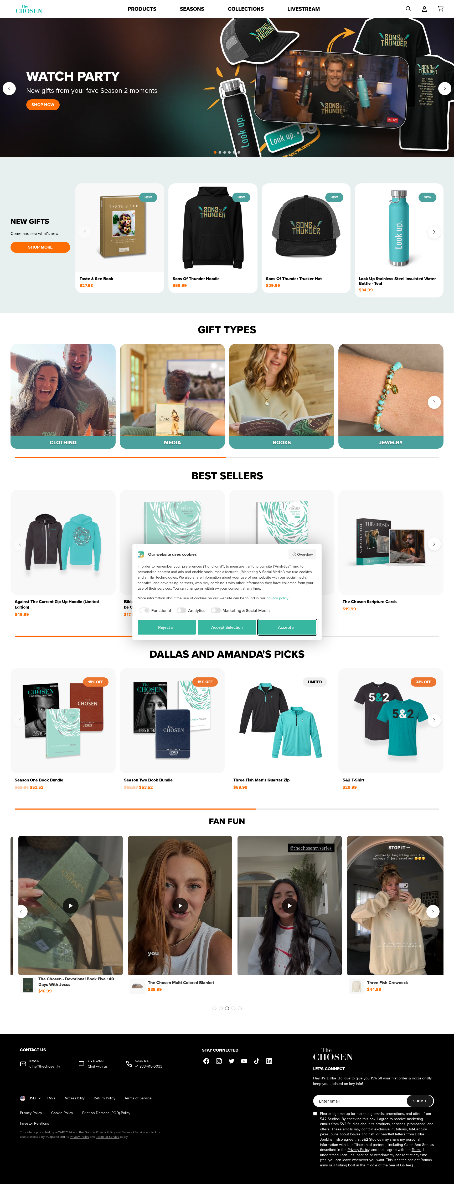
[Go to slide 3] (227, 1008)
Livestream (303, 9)
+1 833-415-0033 (148, 1066)
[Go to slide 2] (221, 1008)
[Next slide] (444, 88)
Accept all (287, 627)
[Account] (424, 9)
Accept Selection (227, 627)
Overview (305, 554)
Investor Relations (34, 1123)
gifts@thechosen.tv (44, 1066)
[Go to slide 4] (233, 1008)
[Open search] (408, 9)
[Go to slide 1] (214, 1008)
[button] (215, 152)
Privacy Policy (31, 1112)
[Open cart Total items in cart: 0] (440, 9)
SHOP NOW (43, 105)
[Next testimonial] (433, 911)
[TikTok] (256, 1061)
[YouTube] (244, 1061)
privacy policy (277, 598)
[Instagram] (219, 1061)
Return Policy (104, 1098)
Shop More (40, 247)
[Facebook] (206, 1061)
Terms (416, 1149)
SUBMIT (420, 1101)
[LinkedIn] (269, 1061)
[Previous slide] (9, 88)
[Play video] (72, 906)
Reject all (167, 627)
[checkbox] (154, 610)
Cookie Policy (62, 1112)
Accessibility (75, 1098)
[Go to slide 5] (240, 1008)
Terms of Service (138, 1098)
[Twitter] (231, 1061)
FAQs (51, 1098)
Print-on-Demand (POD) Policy (106, 1112)
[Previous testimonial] (21, 911)
